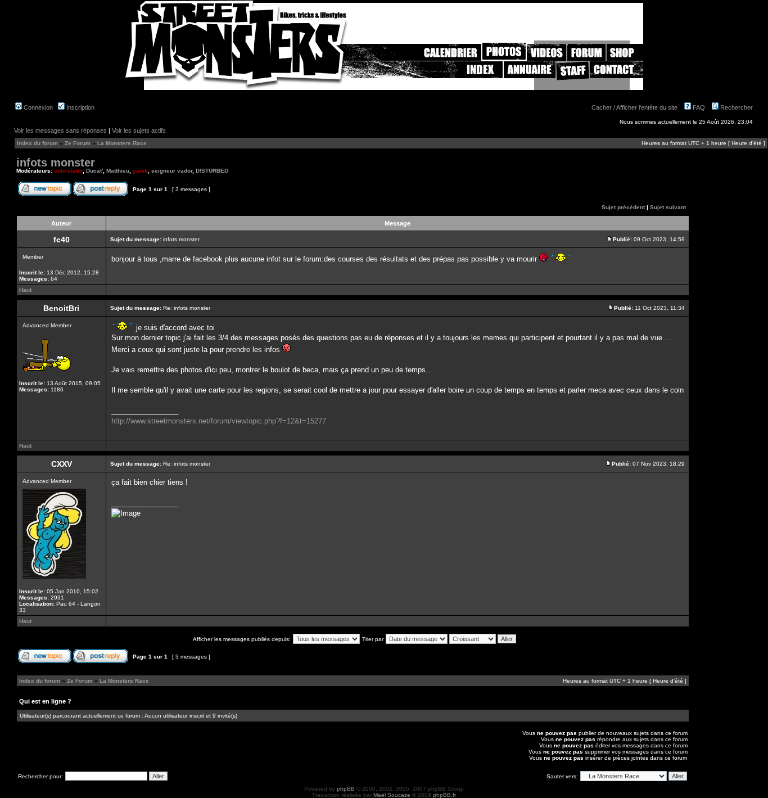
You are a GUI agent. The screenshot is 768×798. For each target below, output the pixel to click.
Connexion (37, 107)
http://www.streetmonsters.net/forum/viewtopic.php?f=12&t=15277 (218, 421)
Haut (25, 290)
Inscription (79, 107)
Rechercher (736, 107)
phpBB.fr (444, 795)
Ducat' (94, 171)
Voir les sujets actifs (139, 130)
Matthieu (117, 171)
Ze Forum (78, 143)
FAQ (698, 107)
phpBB (346, 789)
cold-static (68, 171)
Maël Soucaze (391, 795)
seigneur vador (171, 171)
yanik (140, 171)
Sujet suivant (668, 207)
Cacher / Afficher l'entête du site (634, 107)
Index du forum (37, 143)
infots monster (55, 162)
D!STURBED (212, 171)
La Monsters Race (122, 143)
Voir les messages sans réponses (60, 130)
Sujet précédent (623, 207)
